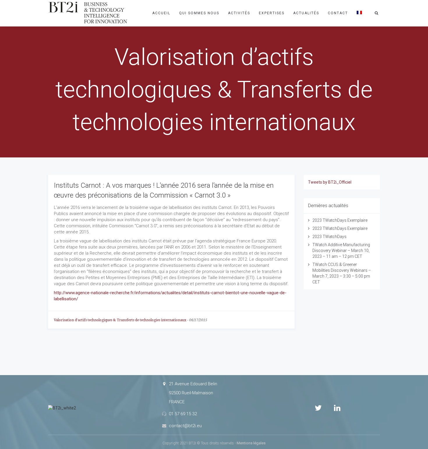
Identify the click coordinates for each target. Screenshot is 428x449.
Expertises (271, 13)
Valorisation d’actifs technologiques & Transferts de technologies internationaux (120, 320)
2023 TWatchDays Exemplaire (339, 220)
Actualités (306, 13)
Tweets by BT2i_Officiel (329, 182)
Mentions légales (251, 443)
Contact (338, 13)
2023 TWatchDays (329, 236)
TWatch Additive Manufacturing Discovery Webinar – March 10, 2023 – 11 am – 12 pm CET (341, 250)
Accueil (161, 13)
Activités (239, 13)
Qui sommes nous (199, 13)
